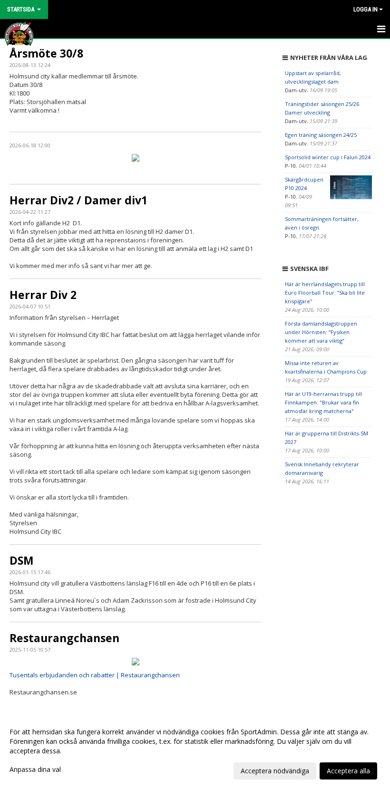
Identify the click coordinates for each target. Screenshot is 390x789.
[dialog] (195, 751)
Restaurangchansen (64, 637)
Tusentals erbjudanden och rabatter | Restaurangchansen (95, 675)
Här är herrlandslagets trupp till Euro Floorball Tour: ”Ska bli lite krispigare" (325, 292)
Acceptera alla (348, 770)
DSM (22, 560)
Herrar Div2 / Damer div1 (78, 200)
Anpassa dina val (35, 769)
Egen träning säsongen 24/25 (321, 134)
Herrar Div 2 (43, 294)
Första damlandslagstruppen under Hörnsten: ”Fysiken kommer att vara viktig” (321, 332)
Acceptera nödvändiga (275, 770)
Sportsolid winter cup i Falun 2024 (327, 157)
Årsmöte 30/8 (46, 53)
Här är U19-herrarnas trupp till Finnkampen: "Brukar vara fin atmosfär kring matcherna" (323, 402)
